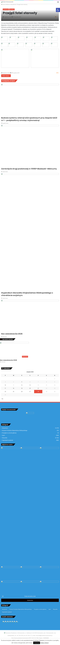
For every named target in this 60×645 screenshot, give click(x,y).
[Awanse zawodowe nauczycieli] (49, 586)
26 (21, 391)
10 (5, 385)
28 (38, 391)
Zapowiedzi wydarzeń (7, 440)
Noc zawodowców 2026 (8, 360)
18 (13, 388)
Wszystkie (12, 9)
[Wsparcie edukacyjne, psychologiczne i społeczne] (30, 586)
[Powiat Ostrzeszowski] (7, 2)
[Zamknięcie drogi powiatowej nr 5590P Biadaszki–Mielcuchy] (30, 573)
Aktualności (5, 9)
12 (21, 385)
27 (30, 391)
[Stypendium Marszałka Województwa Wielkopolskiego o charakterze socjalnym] (30, 506)
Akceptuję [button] (36, 642)
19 (21, 388)
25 (13, 391)
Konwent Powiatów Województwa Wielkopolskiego (14, 430)
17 (5, 388)
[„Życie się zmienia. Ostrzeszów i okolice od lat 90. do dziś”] (10, 586)
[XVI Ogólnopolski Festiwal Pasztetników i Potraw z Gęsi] (10, 571)
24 (5, 391)
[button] (58, 10)
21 (38, 388)
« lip (2, 398)
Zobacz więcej (44, 642)
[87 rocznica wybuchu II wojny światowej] (10, 452)
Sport (3, 435)
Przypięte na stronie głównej (9, 433)
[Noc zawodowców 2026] (49, 571)
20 (30, 388)
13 (30, 385)
